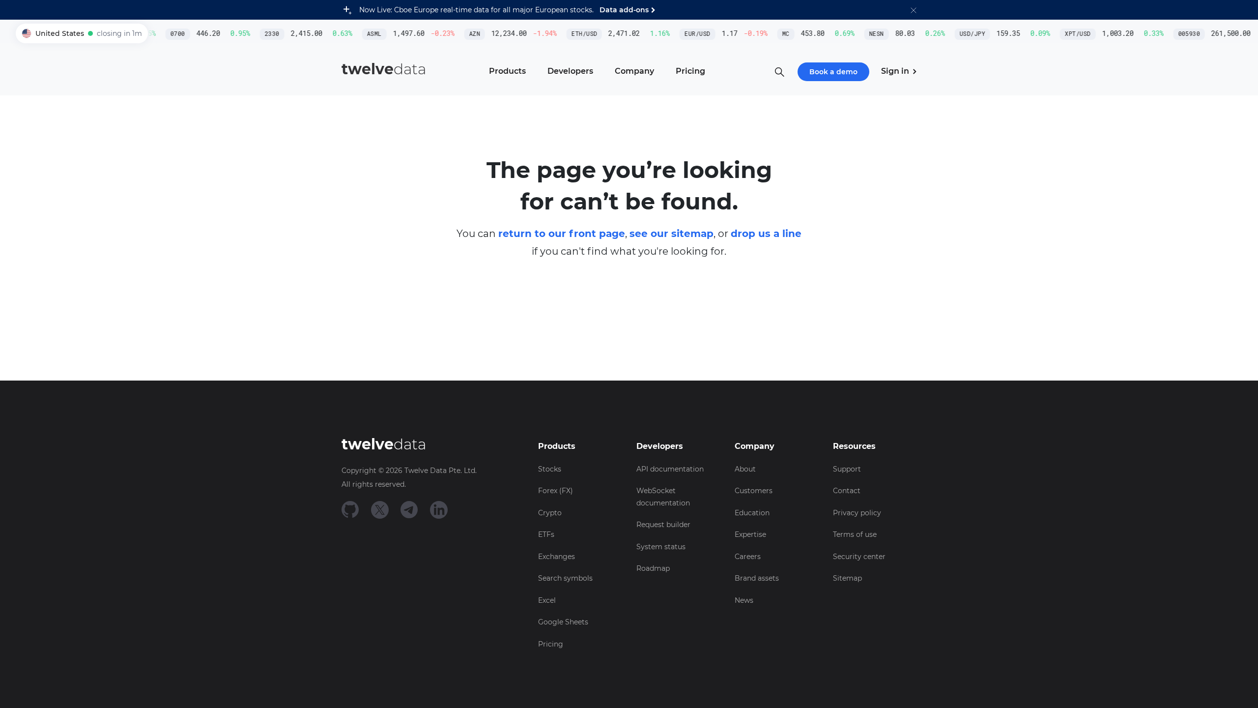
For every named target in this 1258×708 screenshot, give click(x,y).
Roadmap (653, 568)
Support (847, 469)
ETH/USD (578, 33)
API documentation (670, 469)
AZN (467, 33)
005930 (1183, 33)
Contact (846, 490)
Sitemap (847, 578)
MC (779, 33)
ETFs (546, 534)
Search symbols (565, 578)
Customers (753, 490)
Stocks (549, 469)
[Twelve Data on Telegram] (409, 509)
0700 (171, 33)
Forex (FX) (555, 490)
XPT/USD (1071, 33)
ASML (367, 33)
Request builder (663, 524)
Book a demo (833, 71)
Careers (748, 556)
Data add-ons (624, 9)
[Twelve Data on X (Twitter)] (380, 509)
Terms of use (855, 534)
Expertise (750, 534)
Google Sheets (563, 622)
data (384, 69)
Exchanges (556, 556)
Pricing (550, 644)
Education (752, 512)
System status (661, 546)
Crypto (550, 512)
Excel (547, 600)
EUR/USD (691, 33)
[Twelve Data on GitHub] (350, 509)
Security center (859, 556)
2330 (265, 33)
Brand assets (757, 578)
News (744, 600)
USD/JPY (965, 33)
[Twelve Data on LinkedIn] (439, 509)
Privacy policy (857, 512)
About (745, 469)
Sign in (896, 71)
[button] (913, 10)
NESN (869, 33)
